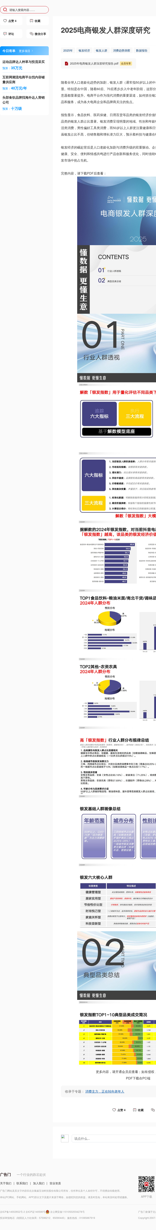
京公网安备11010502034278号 (67, 1211)
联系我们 (22, 1183)
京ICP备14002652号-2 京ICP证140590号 (23, 1211)
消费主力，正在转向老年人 (104, 1091)
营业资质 (55, 1183)
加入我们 (38, 1183)
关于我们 (5, 1183)
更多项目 (24, 51)
